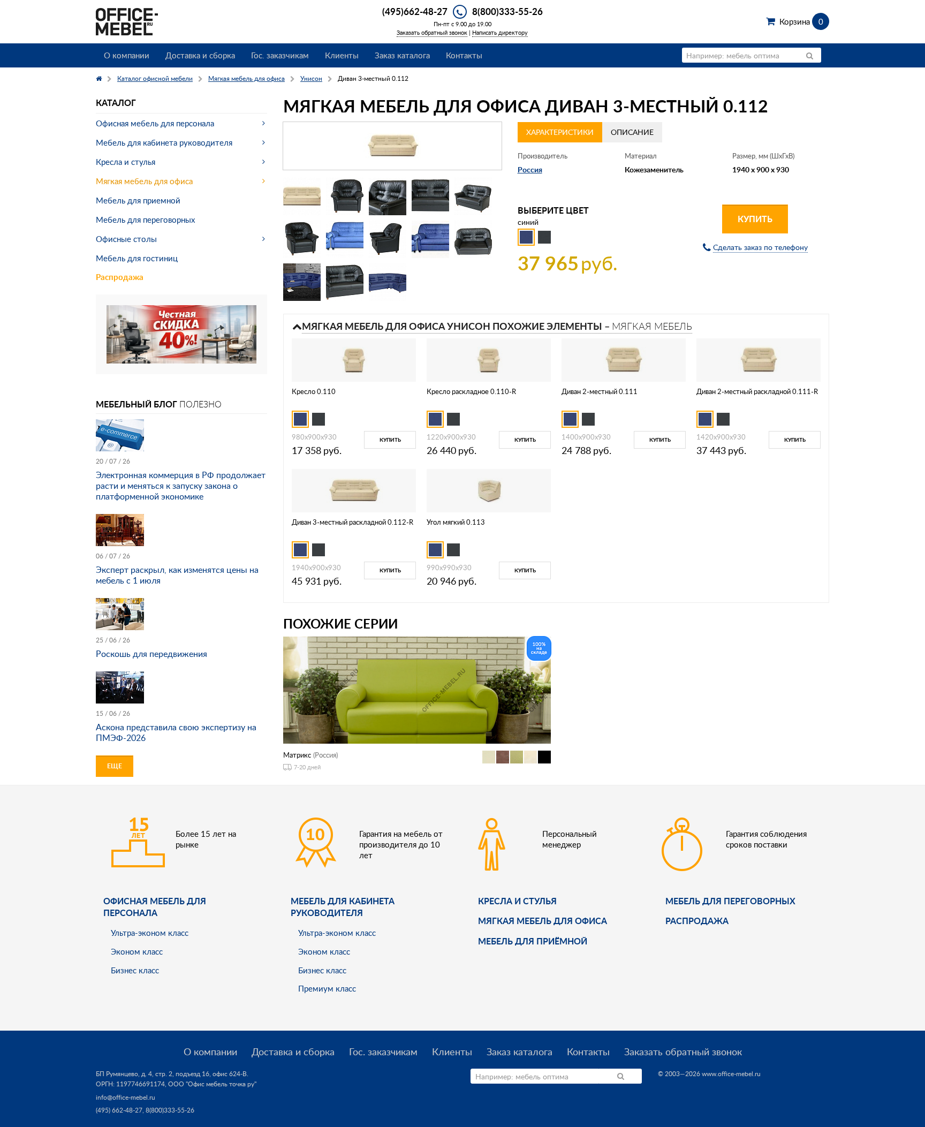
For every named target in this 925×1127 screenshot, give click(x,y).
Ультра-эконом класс (149, 932)
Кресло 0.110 (314, 391)
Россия (530, 169)
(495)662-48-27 (415, 11)
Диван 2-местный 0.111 (600, 391)
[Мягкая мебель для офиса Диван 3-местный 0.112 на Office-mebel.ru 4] (430, 196)
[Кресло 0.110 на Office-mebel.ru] (354, 359)
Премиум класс (327, 988)
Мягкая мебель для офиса (144, 181)
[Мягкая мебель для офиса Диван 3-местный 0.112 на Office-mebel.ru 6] (302, 239)
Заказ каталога (402, 55)
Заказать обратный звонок (432, 32)
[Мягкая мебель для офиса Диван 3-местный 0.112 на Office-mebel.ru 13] (387, 282)
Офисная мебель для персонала (155, 123)
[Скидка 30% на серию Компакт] (181, 333)
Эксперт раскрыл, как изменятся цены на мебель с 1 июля (177, 575)
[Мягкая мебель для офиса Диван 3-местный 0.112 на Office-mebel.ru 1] (302, 196)
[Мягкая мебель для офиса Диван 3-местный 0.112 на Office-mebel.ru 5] (473, 196)
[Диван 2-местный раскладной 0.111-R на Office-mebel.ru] (758, 359)
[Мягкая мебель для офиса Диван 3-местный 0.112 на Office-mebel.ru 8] (387, 239)
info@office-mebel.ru (125, 1097)
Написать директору (500, 32)
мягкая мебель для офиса (542, 920)
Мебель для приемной (138, 200)
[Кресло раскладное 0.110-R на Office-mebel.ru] (489, 359)
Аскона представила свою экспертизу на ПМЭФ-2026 (176, 732)
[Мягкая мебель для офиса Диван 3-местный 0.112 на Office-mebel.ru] (392, 146)
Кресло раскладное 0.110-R (471, 391)
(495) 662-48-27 (119, 1110)
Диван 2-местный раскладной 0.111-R (757, 391)
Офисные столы (126, 238)
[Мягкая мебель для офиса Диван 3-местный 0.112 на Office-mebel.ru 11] (302, 282)
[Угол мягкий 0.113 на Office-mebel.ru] (489, 490)
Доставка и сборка (200, 55)
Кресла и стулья (125, 161)
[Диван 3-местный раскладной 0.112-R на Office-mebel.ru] (354, 490)
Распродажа (119, 277)
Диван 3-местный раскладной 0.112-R (352, 522)
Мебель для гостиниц (137, 258)
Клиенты (342, 55)
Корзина (801, 21)
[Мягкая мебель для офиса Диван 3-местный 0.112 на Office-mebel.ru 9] (430, 239)
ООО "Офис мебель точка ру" (212, 1083)
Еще (114, 765)
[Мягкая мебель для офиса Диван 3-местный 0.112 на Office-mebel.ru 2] (344, 196)
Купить (755, 219)
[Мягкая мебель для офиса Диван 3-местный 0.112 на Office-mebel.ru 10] (473, 239)
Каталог (116, 102)
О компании (126, 55)
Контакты (464, 55)
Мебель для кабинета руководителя (164, 142)
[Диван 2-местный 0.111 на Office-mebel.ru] (624, 359)
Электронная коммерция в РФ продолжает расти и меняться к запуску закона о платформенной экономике (181, 485)
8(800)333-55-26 (507, 11)
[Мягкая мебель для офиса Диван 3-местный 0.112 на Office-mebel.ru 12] (344, 282)
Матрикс (297, 755)
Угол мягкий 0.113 (456, 522)
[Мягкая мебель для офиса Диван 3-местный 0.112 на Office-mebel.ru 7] (344, 239)
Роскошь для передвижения (151, 654)
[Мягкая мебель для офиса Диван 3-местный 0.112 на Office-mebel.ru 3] (387, 196)
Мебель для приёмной (532, 941)
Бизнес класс (135, 970)
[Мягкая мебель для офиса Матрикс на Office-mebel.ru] (417, 689)
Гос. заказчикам (280, 55)
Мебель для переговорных (145, 219)
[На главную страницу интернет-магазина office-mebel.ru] (127, 21)
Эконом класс (137, 951)
